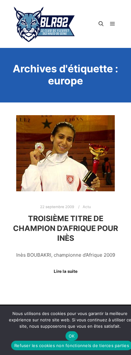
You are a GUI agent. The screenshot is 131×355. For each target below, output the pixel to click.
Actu (87, 207)
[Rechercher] (101, 24)
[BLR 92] (44, 24)
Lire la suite (66, 271)
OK (72, 336)
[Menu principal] (112, 24)
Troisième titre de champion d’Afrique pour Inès (65, 228)
